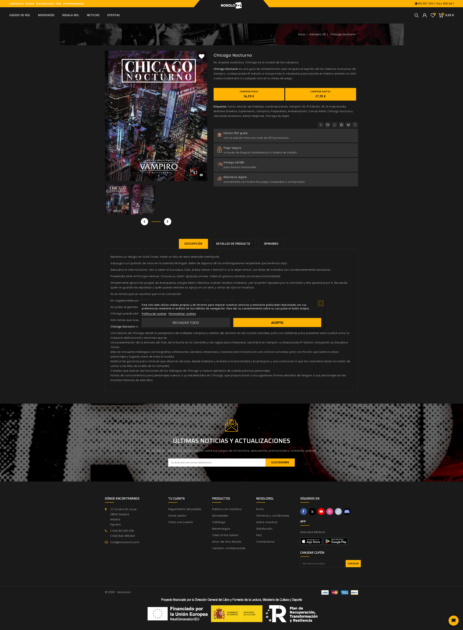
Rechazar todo (186, 322)
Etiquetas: (220, 106)
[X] (321, 125)
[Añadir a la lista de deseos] (201, 56)
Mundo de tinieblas (250, 106)
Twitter (312, 511)
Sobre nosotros (267, 522)
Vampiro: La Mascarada (228, 548)
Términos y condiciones (272, 515)
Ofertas (113, 15)
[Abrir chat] (454, 621)
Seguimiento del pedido (184, 509)
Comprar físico (249, 94)
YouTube (321, 511)
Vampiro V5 (297, 106)
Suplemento (246, 111)
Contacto (17, 3)
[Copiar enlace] (355, 125)
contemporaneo (276, 106)
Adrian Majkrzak (253, 116)
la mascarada (336, 106)
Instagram (329, 511)
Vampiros (263, 111)
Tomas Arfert (317, 111)
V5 (323, 106)
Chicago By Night (277, 116)
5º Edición (313, 106)
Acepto (277, 322)
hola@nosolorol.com (124, 542)
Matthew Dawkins (225, 111)
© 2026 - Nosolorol (118, 592)
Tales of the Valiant (225, 535)
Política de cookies (154, 313)
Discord (346, 511)
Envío (260, 509)
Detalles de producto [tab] (233, 243)
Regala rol (70, 15)
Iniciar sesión (177, 515)
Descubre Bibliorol (312, 532)
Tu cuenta (176, 498)
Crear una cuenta (180, 522)
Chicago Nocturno (340, 111)
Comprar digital (321, 94)
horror (232, 106)
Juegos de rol (19, 15)
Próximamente (73, 3)
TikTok (338, 511)
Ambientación (297, 111)
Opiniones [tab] (271, 243)
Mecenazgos (221, 528)
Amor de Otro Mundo (226, 542)
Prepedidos (279, 111)
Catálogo (218, 522)
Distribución (45, 3)
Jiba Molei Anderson (227, 116)
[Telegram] (341, 125)
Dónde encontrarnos (122, 498)
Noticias (93, 15)
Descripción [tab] (193, 243)
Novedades (46, 15)
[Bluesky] (348, 125)
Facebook (303, 511)
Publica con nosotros (227, 509)
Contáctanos (265, 542)
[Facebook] (328, 125)
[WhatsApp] (334, 125)
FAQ (58, 3)
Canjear (353, 564)
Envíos (30, 3)
